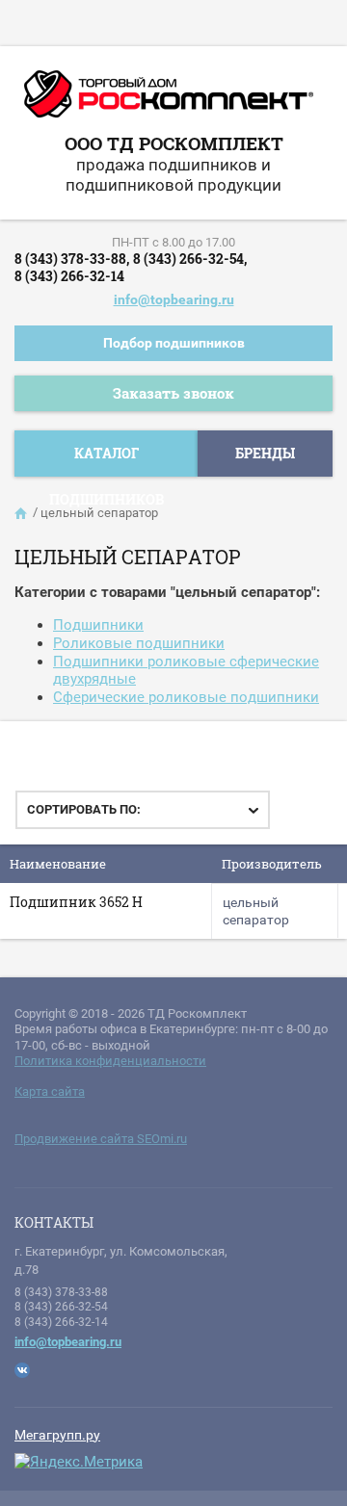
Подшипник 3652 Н (76, 902)
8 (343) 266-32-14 (69, 276)
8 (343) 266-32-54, (190, 258)
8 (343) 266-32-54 (61, 1306)
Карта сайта (49, 1091)
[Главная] (22, 513)
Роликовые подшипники (139, 643)
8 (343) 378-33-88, (71, 258)
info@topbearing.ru (174, 299)
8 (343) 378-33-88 (61, 1292)
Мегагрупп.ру (57, 1434)
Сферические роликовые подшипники (186, 697)
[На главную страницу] (168, 101)
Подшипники (98, 625)
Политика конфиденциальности (110, 1060)
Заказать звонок (173, 392)
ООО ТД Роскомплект (174, 143)
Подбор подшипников (174, 343)
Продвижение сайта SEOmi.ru (100, 1138)
